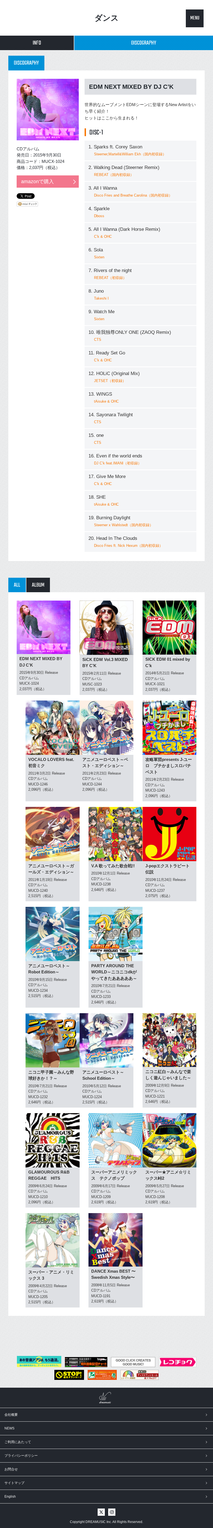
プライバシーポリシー (21, 1456)
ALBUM (38, 585)
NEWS (9, 1428)
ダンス (107, 18)
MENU (194, 18)
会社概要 (11, 1415)
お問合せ (11, 1469)
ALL (17, 585)
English (10, 1496)
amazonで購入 (37, 181)
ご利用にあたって (17, 1442)
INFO (37, 43)
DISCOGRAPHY (143, 43)
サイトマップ (14, 1483)
